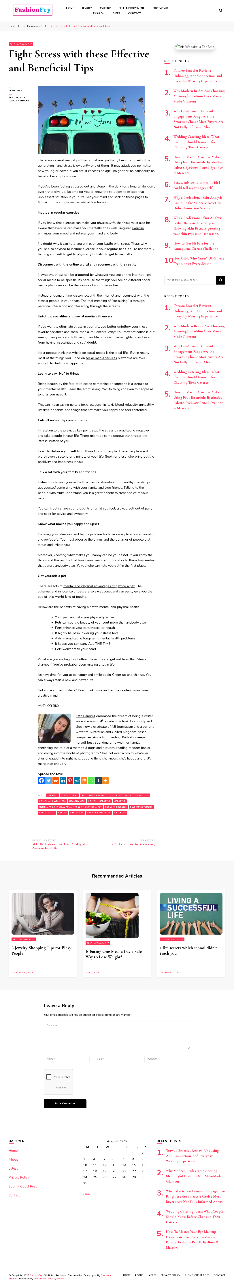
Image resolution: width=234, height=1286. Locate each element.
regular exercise (116, 807)
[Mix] (84, 780)
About (13, 1159)
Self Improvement (131, 8)
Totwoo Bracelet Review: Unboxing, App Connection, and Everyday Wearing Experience (197, 75)
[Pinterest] (70, 780)
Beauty (87, 8)
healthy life (77, 801)
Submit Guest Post (23, 1186)
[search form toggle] (220, 10)
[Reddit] (55, 780)
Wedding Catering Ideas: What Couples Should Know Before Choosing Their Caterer (196, 142)
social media (47, 813)
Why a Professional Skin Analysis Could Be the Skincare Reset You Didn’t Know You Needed (197, 202)
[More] (105, 780)
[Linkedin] (63, 780)
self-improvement (141, 807)
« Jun (86, 1194)
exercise (53, 795)
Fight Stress (69, 795)
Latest (13, 1168)
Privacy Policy (19, 1177)
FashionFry (36, 1275)
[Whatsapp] (91, 780)
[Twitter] (48, 780)
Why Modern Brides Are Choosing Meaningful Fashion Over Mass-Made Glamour (199, 96)
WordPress (40, 1278)
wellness (120, 813)
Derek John (15, 90)
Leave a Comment (20, 101)
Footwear (160, 8)
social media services (101, 358)
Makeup (105, 8)
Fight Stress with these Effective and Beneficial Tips (115, 795)
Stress (62, 813)
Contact (134, 13)
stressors (77, 813)
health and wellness (52, 801)
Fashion (99, 13)
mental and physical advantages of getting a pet (70, 807)
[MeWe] (77, 780)
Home (70, 8)
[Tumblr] (98, 780)
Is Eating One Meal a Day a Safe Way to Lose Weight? (114, 954)
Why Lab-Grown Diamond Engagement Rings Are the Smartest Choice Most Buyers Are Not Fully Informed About (195, 1196)
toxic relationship (99, 813)
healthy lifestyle (99, 801)
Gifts (116, 13)
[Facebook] (41, 780)
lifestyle (119, 801)
